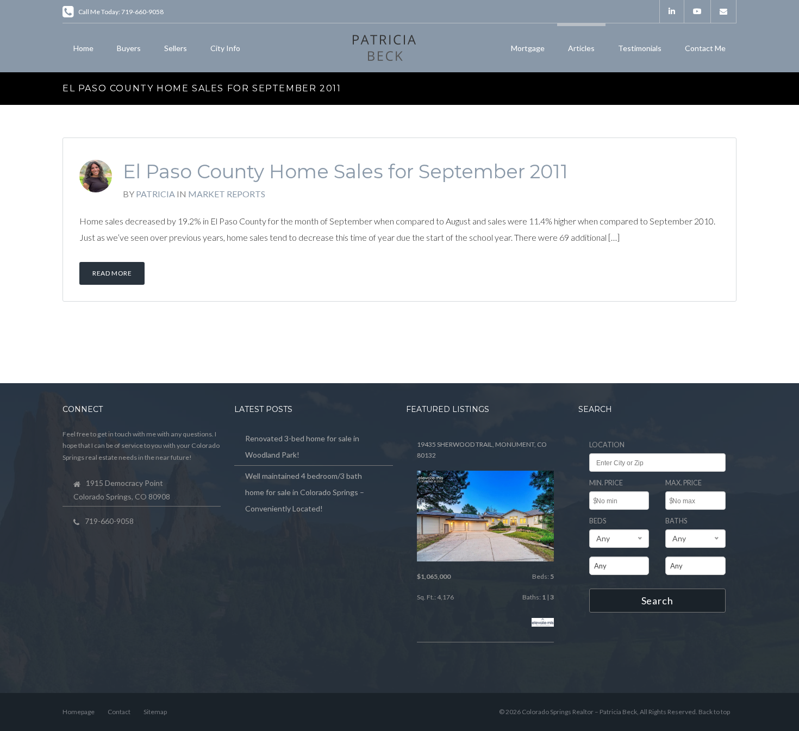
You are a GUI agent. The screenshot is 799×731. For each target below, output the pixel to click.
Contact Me (705, 48)
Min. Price (606, 483)
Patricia (155, 194)
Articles (581, 48)
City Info (225, 48)
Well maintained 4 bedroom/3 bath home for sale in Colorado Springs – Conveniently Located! (304, 492)
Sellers (175, 48)
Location (607, 445)
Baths (676, 521)
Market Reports (226, 194)
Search (657, 601)
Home (83, 48)
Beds (597, 521)
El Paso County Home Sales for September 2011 (345, 171)
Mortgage (528, 48)
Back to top (714, 712)
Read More (112, 273)
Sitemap (155, 712)
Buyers (129, 48)
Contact (119, 712)
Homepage (79, 712)
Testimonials (639, 48)
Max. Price (683, 483)
